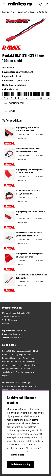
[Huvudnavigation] (3, 4)
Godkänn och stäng (20, 464)
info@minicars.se (16, 334)
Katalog (5, 11)
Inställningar (17, 454)
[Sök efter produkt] (41, 4)
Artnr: (23, 134)
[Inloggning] (47, 4)
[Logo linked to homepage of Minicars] (19, 4)
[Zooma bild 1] (25, 30)
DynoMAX (22, 11)
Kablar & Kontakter (39, 11)
